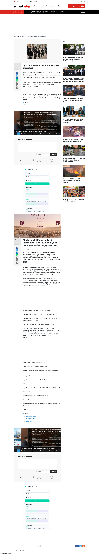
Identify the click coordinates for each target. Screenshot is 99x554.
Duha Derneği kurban (30, 423)
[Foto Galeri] (84, 1)
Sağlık (59, 6)
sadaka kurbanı (29, 421)
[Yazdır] (17, 85)
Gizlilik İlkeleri (53, 546)
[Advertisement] (49, 24)
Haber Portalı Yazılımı (20, 550)
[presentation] (18, 12)
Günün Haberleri (25, 1)
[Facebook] (17, 73)
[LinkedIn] (17, 78)
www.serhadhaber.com (5, 553)
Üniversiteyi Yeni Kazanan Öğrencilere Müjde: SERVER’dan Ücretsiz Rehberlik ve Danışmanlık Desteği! (49, 12)
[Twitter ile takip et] (80, 546)
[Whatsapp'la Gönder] (17, 80)
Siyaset (41, 6)
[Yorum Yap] (17, 88)
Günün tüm (80, 12)
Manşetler (19, 1)
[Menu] (70, 6)
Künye (42, 546)
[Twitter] (17, 75)
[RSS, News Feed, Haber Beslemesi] (83, 546)
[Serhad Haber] (22, 6)
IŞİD (26, 104)
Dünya (47, 6)
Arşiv (31, 1)
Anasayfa (38, 546)
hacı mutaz (28, 106)
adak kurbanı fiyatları (30, 418)
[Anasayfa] (14, 1)
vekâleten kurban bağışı (31, 416)
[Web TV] (81, 1)
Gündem (35, 6)
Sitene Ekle (36, 1)
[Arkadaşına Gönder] (17, 83)
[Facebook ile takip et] (77, 546)
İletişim (47, 546)
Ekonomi (52, 6)
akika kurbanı (28, 419)
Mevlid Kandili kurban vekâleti (32, 415)
